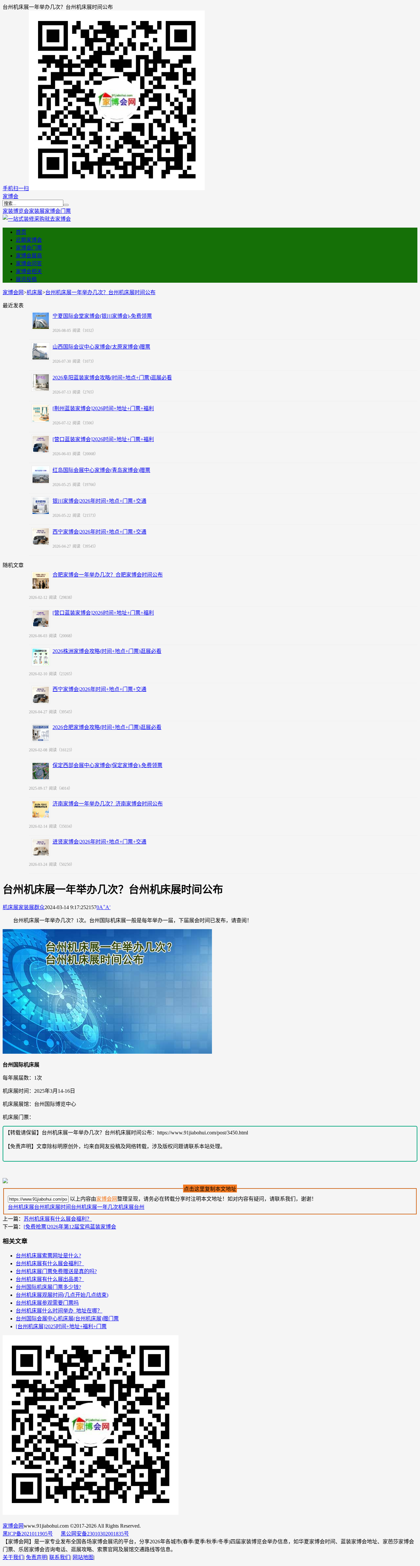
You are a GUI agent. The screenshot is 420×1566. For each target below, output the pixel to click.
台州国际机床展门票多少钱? (48, 1287)
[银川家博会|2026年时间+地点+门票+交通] (41, 506)
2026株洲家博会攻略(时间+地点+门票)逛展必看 (106, 651)
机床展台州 (131, 1207)
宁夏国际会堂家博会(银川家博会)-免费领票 (102, 316)
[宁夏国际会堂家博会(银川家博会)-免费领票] (41, 321)
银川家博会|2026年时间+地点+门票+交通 (99, 501)
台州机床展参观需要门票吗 (47, 1303)
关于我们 (13, 1557)
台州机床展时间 (52, 1207)
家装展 (37, 211)
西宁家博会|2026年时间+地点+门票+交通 (99, 532)
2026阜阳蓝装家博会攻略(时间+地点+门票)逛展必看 (112, 377)
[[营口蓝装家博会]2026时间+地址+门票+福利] (41, 444)
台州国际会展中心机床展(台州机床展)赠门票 (67, 1318)
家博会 (10, 196)
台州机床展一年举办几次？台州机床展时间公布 (100, 292)
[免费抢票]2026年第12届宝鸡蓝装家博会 (70, 1227)
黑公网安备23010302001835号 (95, 1533)
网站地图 (83, 1557)
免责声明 (36, 1557)
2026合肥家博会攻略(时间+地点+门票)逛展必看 (106, 727)
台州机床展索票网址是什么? (48, 1255)
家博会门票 (58, 211)
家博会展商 (29, 255)
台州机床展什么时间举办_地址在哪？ (59, 1310)
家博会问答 (29, 263)
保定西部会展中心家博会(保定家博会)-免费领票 (107, 765)
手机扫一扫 (16, 188)
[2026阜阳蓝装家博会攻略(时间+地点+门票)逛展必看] (41, 382)
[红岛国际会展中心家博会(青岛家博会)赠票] (41, 475)
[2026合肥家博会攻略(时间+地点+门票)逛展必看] (41, 733)
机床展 (34, 292)
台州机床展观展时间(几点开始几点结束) (62, 1295)
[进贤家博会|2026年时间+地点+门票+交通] (41, 847)
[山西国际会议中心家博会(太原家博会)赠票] (41, 351)
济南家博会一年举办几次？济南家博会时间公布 (107, 803)
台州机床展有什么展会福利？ (50, 1263)
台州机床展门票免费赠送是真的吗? (56, 1271)
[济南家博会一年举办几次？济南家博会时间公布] (41, 809)
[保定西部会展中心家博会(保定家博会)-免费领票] (41, 771)
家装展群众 (31, 907)
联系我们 (59, 1557)
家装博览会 (16, 211)
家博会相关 (29, 271)
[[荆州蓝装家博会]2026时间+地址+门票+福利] (41, 413)
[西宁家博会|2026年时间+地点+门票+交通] (41, 536)
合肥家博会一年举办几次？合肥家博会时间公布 (107, 575)
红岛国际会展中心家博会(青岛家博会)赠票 (101, 470)
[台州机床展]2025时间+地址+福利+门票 (61, 1326)
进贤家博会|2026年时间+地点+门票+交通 (99, 841)
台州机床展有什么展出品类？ (50, 1279)
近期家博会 (29, 240)
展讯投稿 (26, 279)
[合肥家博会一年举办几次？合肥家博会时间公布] (41, 580)
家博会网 (13, 292)
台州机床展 (21, 1207)
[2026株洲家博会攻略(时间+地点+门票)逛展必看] (41, 657)
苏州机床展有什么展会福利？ (58, 1219)
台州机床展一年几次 (94, 1207)
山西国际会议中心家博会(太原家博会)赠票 (101, 347)
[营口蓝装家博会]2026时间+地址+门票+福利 (103, 439)
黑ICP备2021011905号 (28, 1533)
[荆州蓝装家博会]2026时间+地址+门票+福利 (103, 408)
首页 (21, 232)
